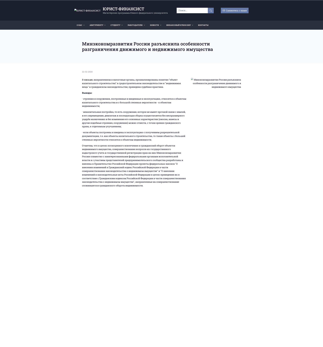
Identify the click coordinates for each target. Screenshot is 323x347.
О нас (79, 25)
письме (88, 79)
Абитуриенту (96, 25)
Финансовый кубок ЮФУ (178, 25)
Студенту (115, 25)
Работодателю (135, 25)
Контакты (203, 25)
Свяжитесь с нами (236, 10)
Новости (154, 25)
